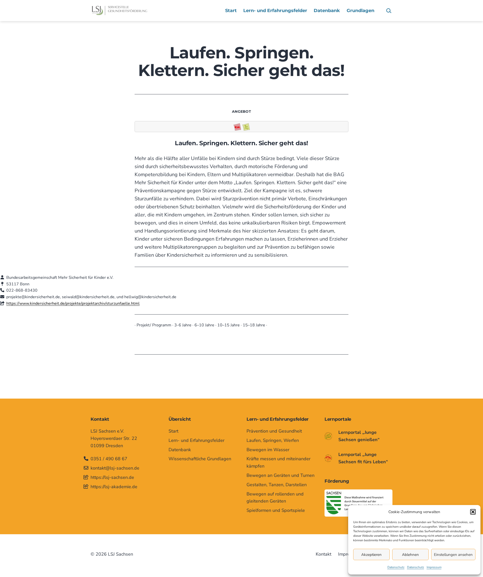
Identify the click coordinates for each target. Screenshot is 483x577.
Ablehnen (410, 554)
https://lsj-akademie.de (114, 487)
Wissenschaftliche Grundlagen (200, 459)
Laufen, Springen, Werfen (273, 440)
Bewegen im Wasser (268, 450)
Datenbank (327, 10)
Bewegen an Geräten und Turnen (280, 475)
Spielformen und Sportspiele (276, 510)
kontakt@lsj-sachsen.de (115, 468)
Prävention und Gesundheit (274, 431)
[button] (472, 511)
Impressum (434, 567)
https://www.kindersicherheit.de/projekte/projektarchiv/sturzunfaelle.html (73, 303)
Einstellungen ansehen (453, 554)
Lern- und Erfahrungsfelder (275, 10)
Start (231, 10)
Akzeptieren (371, 554)
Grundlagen (360, 10)
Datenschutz (396, 567)
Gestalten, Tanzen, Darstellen (277, 485)
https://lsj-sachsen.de (112, 477)
